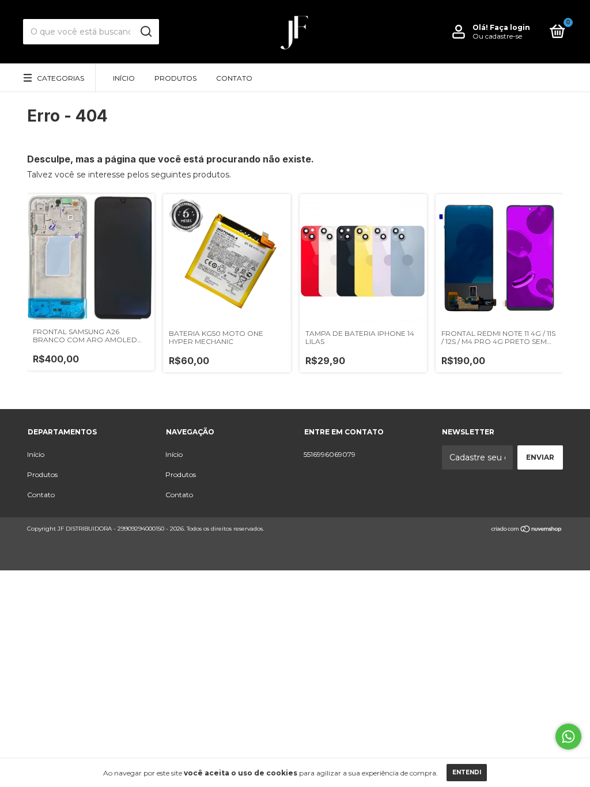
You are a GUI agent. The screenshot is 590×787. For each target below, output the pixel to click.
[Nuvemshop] (527, 530)
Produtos (175, 78)
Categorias (60, 78)
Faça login (510, 27)
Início (124, 78)
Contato (234, 78)
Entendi (466, 772)
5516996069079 (329, 454)
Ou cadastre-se (497, 36)
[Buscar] (145, 31)
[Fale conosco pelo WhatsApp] (568, 737)
